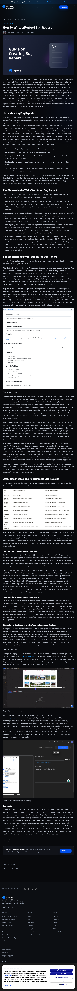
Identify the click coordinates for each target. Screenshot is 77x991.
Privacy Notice (8, 975)
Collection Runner (7, 932)
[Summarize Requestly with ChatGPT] (25, 889)
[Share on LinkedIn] (8, 868)
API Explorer (6, 959)
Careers (55, 922)
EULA (54, 929)
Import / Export (6, 935)
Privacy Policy (7, 985)
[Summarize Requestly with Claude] (29, 889)
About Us (55, 916)
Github (4, 962)
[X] (8, 907)
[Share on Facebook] (12, 868)
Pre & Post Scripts (7, 925)
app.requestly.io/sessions (12, 718)
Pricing (29, 916)
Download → (66, 850)
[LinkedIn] (4, 907)
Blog (9, 19)
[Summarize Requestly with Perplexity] (36, 889)
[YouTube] (12, 907)
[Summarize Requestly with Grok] (32, 889)
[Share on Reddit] (16, 868)
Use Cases (30, 922)
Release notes (6, 949)
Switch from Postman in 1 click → (56, 2)
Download (64, 7)
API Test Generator (8, 929)
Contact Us (56, 919)
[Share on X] (4, 868)
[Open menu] (73, 7)
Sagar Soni (11, 32)
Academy (30, 925)
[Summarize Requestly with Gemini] (40, 889)
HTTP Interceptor (19, 19)
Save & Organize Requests (10, 916)
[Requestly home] (8, 7)
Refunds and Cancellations (35, 935)
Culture (6, 840)
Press (54, 925)
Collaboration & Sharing (9, 938)
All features (5, 941)
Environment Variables (8, 919)
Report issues (6, 953)
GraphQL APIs (6, 922)
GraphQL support (7, 956)
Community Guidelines (59, 932)
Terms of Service (32, 932)
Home (4, 19)
